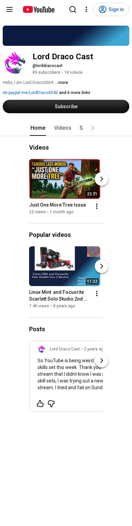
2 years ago (95, 349)
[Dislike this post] (51, 403)
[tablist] (66, 128)
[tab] (38, 128)
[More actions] (97, 206)
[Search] (73, 9)
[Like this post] (40, 403)
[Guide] (9, 9)
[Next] (101, 179)
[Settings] (86, 9)
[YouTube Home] (38, 9)
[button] (93, 128)
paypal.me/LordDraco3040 (32, 92)
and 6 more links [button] (74, 92)
